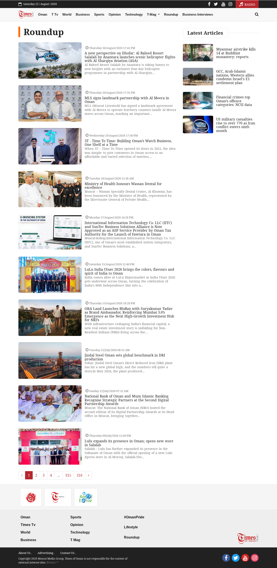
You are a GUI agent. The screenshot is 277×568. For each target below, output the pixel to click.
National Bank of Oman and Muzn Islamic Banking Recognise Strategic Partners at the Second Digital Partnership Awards (127, 400)
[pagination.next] (88, 475)
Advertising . (46, 553)
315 (68, 475)
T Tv (55, 14)
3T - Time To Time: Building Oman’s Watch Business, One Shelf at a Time (128, 142)
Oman (42, 14)
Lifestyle (131, 527)
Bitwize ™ (52, 562)
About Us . (25, 553)
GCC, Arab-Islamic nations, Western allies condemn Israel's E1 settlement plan (235, 77)
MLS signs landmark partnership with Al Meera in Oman (127, 100)
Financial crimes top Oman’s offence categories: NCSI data (234, 101)
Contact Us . (68, 553)
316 (79, 475)
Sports (99, 14)
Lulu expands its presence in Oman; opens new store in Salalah (129, 443)
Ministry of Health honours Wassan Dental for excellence (123, 185)
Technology (134, 14)
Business (83, 14)
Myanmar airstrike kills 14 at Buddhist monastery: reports (236, 53)
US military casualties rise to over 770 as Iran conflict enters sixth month (235, 125)
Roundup (171, 14)
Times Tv (28, 525)
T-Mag (152, 14)
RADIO (249, 4)
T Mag (75, 540)
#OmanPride (134, 517)
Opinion (115, 14)
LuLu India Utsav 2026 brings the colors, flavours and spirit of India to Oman (129, 271)
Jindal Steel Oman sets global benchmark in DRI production (125, 357)
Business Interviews (197, 14)
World (66, 14)
